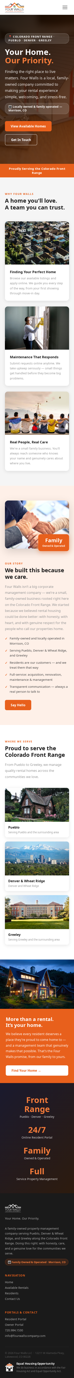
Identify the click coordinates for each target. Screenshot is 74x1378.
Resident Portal (15, 1319)
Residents (11, 1293)
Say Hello (18, 705)
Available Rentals (17, 1288)
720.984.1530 (14, 1330)
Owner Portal (14, 1325)
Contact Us (12, 1299)
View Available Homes (28, 126)
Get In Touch (21, 140)
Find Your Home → (26, 1070)
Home (9, 1282)
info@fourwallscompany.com (25, 1336)
